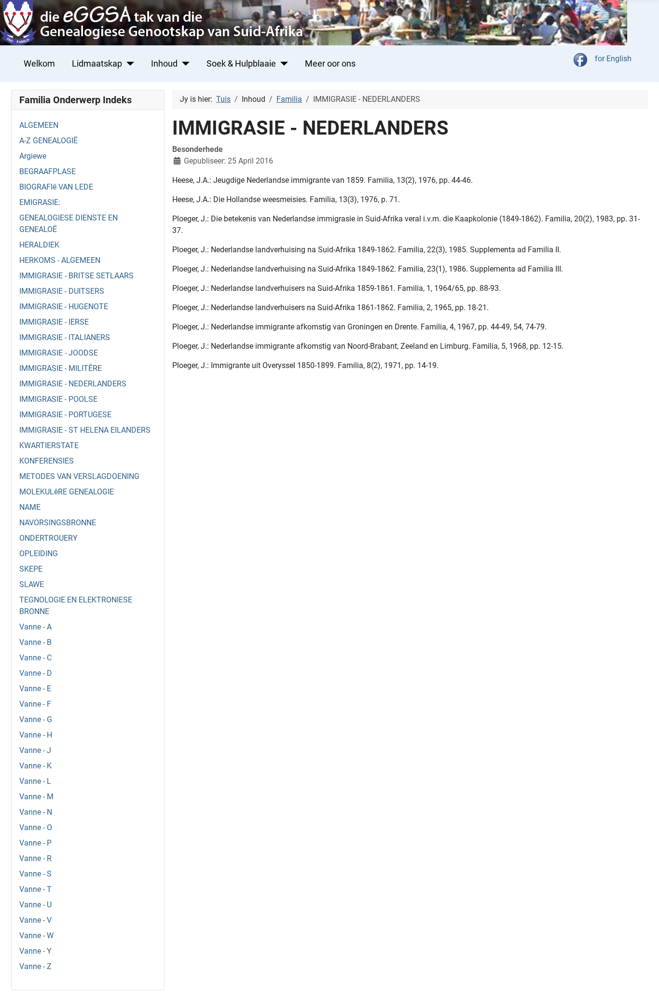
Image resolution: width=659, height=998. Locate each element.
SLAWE (31, 584)
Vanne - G (35, 719)
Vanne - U (35, 904)
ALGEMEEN (38, 125)
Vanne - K (35, 765)
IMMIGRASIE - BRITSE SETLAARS (76, 275)
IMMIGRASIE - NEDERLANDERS (72, 383)
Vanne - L (35, 781)
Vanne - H (35, 734)
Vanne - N (35, 812)
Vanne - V (35, 920)
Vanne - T (35, 889)
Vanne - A (35, 626)
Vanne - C (35, 657)
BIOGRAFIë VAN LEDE (56, 186)
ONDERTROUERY (48, 538)
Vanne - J (35, 750)
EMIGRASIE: (39, 202)
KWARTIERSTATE (49, 445)
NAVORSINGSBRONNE (57, 522)
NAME (30, 507)
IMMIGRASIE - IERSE (54, 322)
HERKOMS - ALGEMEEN (59, 260)
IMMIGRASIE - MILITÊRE (60, 368)
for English (613, 58)
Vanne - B (35, 642)
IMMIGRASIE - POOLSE (58, 399)
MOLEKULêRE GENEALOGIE (66, 491)
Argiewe (32, 156)
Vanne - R (35, 858)
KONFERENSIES (46, 460)
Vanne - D (35, 673)
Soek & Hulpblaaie (241, 63)
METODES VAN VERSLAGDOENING (79, 476)
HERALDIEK (39, 244)
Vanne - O (35, 827)
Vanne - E (35, 688)
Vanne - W (36, 935)
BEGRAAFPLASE (47, 171)
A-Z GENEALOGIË (48, 140)
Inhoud (164, 63)
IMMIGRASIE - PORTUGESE (65, 414)
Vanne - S (35, 873)
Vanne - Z (35, 966)
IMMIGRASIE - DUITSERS (61, 291)
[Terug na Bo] (642, 980)
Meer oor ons (330, 63)
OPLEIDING (38, 553)
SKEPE (30, 569)
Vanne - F (35, 704)
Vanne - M (36, 796)
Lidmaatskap (97, 63)
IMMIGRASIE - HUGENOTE (63, 306)
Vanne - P (35, 843)
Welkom (39, 63)
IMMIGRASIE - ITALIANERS (64, 337)
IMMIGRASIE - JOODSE (58, 352)
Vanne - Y (35, 951)
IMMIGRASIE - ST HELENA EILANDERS (85, 430)
